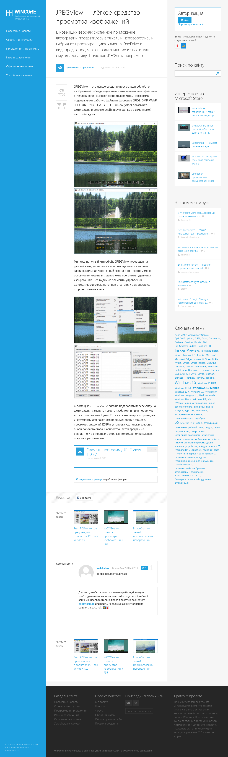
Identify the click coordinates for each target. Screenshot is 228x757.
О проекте (101, 702)
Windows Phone (183, 399)
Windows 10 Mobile (206, 387)
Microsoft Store (202, 359)
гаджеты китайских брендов (190, 468)
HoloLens (202, 346)
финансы (210, 453)
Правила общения (106, 723)
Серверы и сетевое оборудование (193, 479)
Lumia (200, 355)
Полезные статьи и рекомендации (194, 442)
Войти (184, 20)
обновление (185, 422)
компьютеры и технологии (189, 472)
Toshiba (210, 377)
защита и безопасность (187, 475)
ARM (197, 338)
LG (193, 355)
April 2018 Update (184, 338)
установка (188, 439)
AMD (183, 335)
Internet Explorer (209, 350)
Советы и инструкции (19, 39)
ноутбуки (200, 418)
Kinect (178, 355)
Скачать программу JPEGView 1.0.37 (114, 452)
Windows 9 (211, 391)
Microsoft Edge (183, 359)
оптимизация (210, 423)
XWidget (179, 403)
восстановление (183, 406)
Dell (205, 342)
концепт (179, 410)
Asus (204, 338)
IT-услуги (180, 453)
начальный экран (184, 418)
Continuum (214, 338)
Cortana (179, 342)
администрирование (196, 403)
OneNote (179, 366)
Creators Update (193, 342)
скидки (208, 427)
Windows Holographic (186, 395)
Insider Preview (187, 350)
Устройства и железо (19, 75)
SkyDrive (191, 374)
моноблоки (201, 410)
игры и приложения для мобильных (194, 461)
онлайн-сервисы (183, 464)
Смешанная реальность (187, 435)
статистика (208, 435)
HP (210, 346)
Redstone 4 (180, 370)
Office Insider (198, 363)
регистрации (86, 603)
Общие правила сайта (109, 719)
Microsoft (211, 355)
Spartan (210, 374)
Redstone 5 (194, 370)
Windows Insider (207, 395)
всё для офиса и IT (209, 446)
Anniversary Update (198, 335)
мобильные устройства (207, 439)
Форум (99, 710)
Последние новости (18, 31)
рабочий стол (195, 427)
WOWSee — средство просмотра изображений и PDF (113, 536)
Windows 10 (185, 383)
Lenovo (187, 355)
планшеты (181, 427)
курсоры (189, 410)
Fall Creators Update (185, 346)
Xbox (211, 399)
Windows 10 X (182, 391)
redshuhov (103, 568)
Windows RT (199, 399)
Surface (179, 377)
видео (212, 403)
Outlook (190, 366)
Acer (177, 335)
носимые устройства (186, 446)
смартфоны (197, 431)
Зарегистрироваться (190, 24)
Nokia (215, 359)
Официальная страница (89, 479)
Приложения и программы (22, 48)
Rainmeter (200, 366)
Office (186, 363)
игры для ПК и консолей (188, 450)
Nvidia (178, 363)
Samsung (180, 374)
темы (178, 439)
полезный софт (211, 450)
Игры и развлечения (18, 57)
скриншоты (182, 431)
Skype (201, 374)
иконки (209, 406)
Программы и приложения (70, 710)
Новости (100, 706)
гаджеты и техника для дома (190, 457)
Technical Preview (194, 377)
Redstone (212, 366)
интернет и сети (195, 453)
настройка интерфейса (188, 414)
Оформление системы (19, 66)
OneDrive (211, 363)
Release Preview (210, 370)
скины (217, 427)
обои (199, 422)
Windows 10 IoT (183, 388)
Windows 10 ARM (207, 383)
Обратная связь (105, 715)
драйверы (199, 406)
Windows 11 (197, 391)
